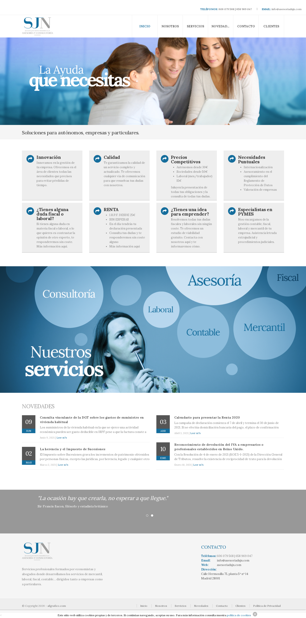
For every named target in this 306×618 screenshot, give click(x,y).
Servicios (195, 26)
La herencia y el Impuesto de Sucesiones (72, 449)
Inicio (144, 26)
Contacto (246, 26)
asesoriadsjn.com (229, 565)
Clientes (271, 26)
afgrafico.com (56, 605)
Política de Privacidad (267, 605)
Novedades (221, 26)
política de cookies (239, 615)
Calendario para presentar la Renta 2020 (207, 417)
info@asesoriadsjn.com (287, 9)
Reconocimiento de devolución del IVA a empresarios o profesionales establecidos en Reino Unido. (218, 447)
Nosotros (170, 26)
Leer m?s (61, 437)
